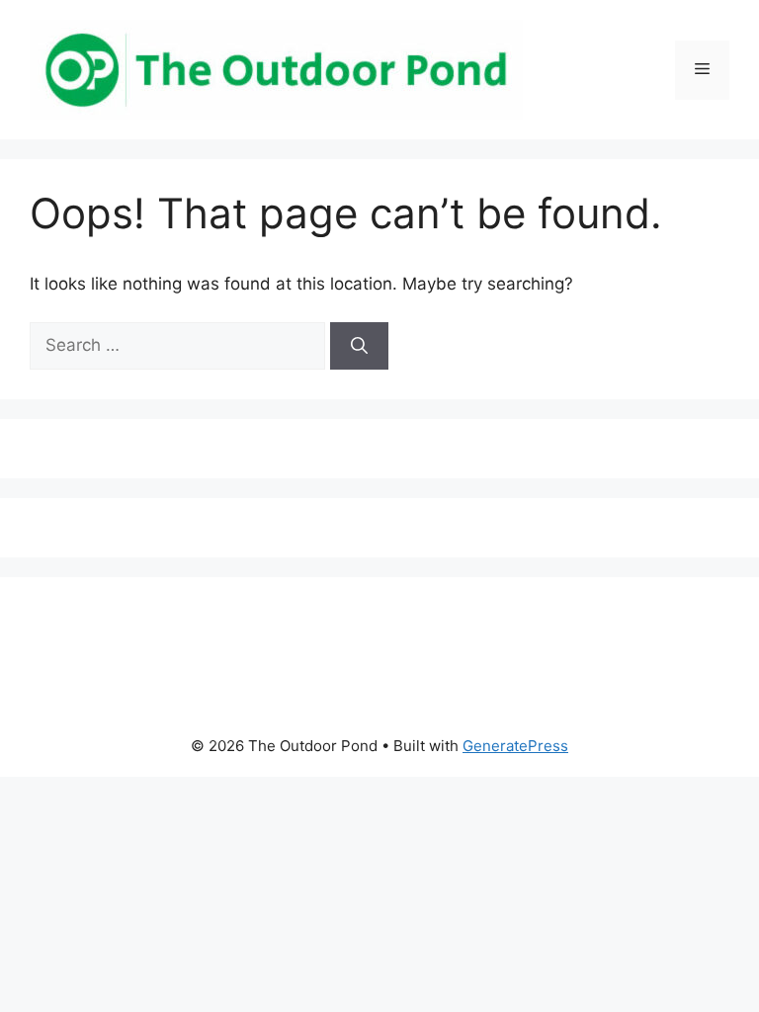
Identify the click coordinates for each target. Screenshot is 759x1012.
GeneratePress (515, 745)
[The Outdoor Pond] (276, 68)
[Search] (359, 346)
